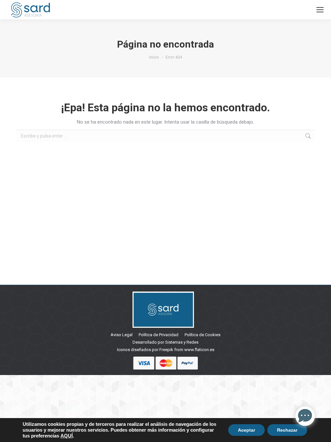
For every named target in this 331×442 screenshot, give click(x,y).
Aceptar (246, 430)
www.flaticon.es (199, 349)
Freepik (166, 349)
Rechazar (287, 430)
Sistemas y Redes (181, 342)
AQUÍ (66, 435)
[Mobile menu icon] (320, 9)
